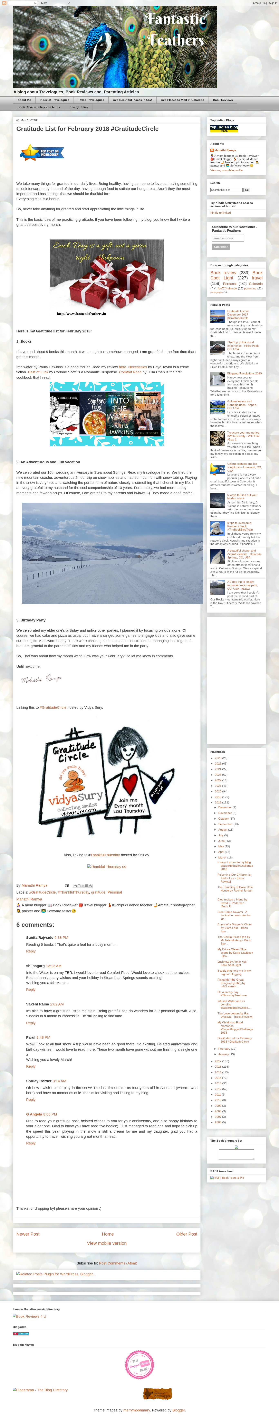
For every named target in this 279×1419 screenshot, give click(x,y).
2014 (218, 1077)
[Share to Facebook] (87, 886)
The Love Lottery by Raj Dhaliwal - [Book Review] (235, 1015)
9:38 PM (61, 938)
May (221, 846)
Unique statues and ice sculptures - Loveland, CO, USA (244, 467)
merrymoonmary (136, 1410)
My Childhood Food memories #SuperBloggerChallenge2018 (235, 1027)
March (222, 857)
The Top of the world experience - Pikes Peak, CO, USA (243, 346)
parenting (250, 288)
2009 (218, 1105)
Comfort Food (130, 372)
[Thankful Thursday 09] (107, 867)
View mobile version (107, 1243)
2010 (218, 1100)
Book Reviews (223, 100)
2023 (218, 774)
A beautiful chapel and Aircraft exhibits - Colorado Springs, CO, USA (244, 554)
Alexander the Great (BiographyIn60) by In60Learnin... (231, 983)
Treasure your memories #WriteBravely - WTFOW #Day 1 (243, 436)
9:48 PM (43, 1037)
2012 (218, 1089)
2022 (218, 780)
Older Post (186, 1234)
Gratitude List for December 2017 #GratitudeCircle (238, 314)
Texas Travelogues (91, 100)
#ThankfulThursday (73, 892)
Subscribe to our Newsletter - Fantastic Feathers (234, 228)
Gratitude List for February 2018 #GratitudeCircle (235, 1039)
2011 (218, 1094)
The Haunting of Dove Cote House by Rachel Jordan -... (235, 890)
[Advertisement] (236, 679)
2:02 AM (57, 1004)
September (225, 824)
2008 (218, 1111)
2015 (218, 1072)
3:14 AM (59, 1081)
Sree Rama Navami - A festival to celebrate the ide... (234, 915)
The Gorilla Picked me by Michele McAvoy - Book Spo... (234, 940)
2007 (218, 1116)
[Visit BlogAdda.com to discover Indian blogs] (21, 1334)
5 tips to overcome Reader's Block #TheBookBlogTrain (240, 526)
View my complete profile (226, 170)
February (224, 1048)
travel (257, 277)
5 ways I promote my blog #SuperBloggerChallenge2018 (235, 866)
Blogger (178, 1410)
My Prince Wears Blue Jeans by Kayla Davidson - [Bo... (235, 953)
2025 (218, 763)
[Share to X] (83, 886)
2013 (218, 1083)
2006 (218, 1122)
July (221, 835)
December (225, 807)
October (224, 818)
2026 (218, 758)
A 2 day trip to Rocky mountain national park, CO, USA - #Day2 (242, 585)
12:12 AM (53, 966)
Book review (223, 272)
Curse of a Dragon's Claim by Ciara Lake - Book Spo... (235, 928)
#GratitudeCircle (53, 707)
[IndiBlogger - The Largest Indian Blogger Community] (158, 1399)
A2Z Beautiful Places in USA (132, 100)
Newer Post (27, 1234)
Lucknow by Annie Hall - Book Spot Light (233, 963)
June (221, 840)
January (224, 1054)
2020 (218, 791)
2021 (218, 785)
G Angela (34, 1114)
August (223, 829)
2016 (218, 1066)
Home (108, 1234)
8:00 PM (50, 1114)
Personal (114, 892)
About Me (24, 100)
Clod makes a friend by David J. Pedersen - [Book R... (232, 903)
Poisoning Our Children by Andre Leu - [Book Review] (234, 878)
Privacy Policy (78, 107)
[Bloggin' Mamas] (139, 1379)
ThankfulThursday (105, 855)
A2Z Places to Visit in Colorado (182, 100)
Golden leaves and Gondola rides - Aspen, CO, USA (242, 405)
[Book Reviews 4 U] (29, 1316)
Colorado (256, 284)
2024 (218, 769)
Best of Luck (38, 372)
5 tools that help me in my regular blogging (234, 972)
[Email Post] (66, 885)
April (221, 851)
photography (216, 292)
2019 (218, 797)
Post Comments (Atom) (118, 1263)
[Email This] (75, 886)
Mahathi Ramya (225, 150)
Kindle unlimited (220, 212)
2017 (218, 1061)
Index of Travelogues (54, 100)
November (225, 812)
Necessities (137, 367)
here (122, 367)
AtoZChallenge (227, 288)
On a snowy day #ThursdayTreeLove (232, 993)
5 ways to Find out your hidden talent (242, 496)
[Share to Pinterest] (91, 886)
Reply (31, 951)
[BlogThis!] (79, 886)
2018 (218, 802)
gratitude (98, 892)
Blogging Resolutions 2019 (244, 373)
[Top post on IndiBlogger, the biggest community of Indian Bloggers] (42, 163)
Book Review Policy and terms (39, 107)
